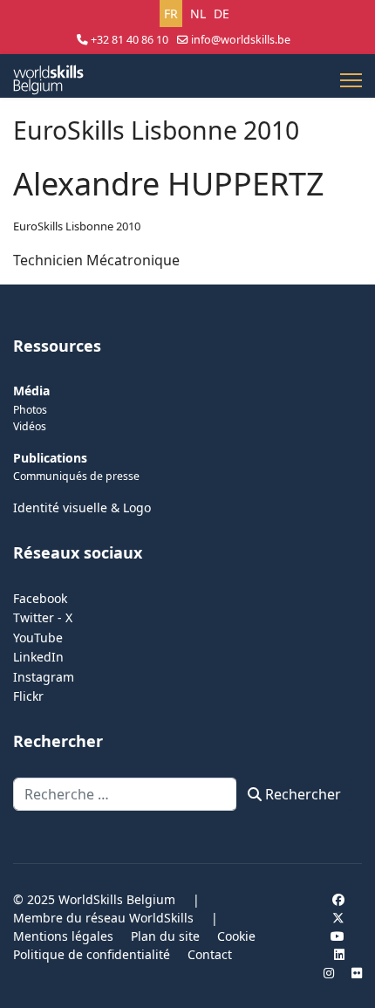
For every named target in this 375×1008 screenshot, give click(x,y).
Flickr (28, 696)
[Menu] (351, 80)
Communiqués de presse (76, 476)
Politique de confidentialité (91, 954)
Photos (30, 409)
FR (171, 13)
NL (198, 13)
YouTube (38, 637)
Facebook (40, 598)
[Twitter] (338, 917)
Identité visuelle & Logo (82, 507)
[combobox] (125, 794)
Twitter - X (42, 617)
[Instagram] (329, 972)
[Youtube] (337, 936)
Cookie (236, 936)
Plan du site (165, 936)
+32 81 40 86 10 (129, 39)
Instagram (43, 677)
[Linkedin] (339, 954)
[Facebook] (338, 899)
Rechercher (301, 794)
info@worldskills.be (240, 39)
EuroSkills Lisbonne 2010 (76, 226)
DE (221, 13)
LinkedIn (38, 656)
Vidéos (29, 426)
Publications (50, 457)
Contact (210, 954)
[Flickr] (356, 972)
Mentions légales (63, 936)
